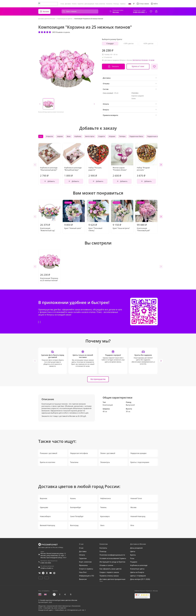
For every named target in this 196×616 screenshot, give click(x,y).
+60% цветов (148, 43)
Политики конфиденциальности (112, 555)
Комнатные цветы (137, 569)
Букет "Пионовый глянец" (95, 217)
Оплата (74, 4)
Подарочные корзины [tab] (155, 136)
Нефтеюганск (105, 498)
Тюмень (103, 507)
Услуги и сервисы (86, 569)
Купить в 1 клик (138, 66)
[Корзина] (156, 11)
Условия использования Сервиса (113, 558)
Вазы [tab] (68, 136)
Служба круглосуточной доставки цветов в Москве (58, 600)
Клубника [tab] (78, 136)
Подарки (133, 562)
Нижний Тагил (136, 498)
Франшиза (83, 565)
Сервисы (122, 4)
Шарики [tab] (60, 136)
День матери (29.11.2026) (140, 579)
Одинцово (44, 507)
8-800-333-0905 (46, 563)
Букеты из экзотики (47, 462)
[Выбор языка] (130, 3)
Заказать (115, 66)
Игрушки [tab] (112, 136)
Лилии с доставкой (107, 453)
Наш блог (83, 572)
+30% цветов (128, 43)
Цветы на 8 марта (137, 572)
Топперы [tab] (122, 136)
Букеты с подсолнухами (139, 462)
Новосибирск (45, 516)
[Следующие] (161, 164)
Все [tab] (41, 136)
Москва (133, 507)
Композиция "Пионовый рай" (143, 217)
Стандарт (110, 43)
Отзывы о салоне (106, 565)
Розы (132, 558)
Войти (155, 4)
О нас (62, 4)
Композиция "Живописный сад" (47, 227)
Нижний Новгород (137, 516)
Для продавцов (89, 4)
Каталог (46, 11)
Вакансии (83, 579)
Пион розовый (108, 93)
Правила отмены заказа (109, 576)
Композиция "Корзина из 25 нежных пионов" (49, 277)
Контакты (109, 4)
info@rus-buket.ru (47, 568)
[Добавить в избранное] (154, 66)
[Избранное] (151, 11)
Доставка (68, 4)
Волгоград (74, 525)
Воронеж (43, 498)
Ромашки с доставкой (48, 453)
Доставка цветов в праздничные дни (112, 580)
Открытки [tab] (49, 136)
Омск (102, 525)
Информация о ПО (86, 576)
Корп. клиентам (100, 4)
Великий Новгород (47, 525)
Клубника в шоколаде (138, 565)
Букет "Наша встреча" (121, 215)
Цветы (132, 551)
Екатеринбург (75, 507)
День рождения (136, 548)
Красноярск (105, 516)
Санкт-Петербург (77, 516)
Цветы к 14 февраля (138, 576)
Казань (73, 498)
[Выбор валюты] (134, 3)
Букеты (133, 555)
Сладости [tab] (101, 136)
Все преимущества (98, 379)
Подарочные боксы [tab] (136, 136)
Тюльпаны (74, 462)
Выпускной (130, 405)
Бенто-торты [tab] (89, 136)
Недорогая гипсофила (79, 453)
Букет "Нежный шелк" (72, 215)
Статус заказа (144, 4)
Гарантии (80, 4)
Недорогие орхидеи (138, 453)
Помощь (116, 4)
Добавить (51, 181)
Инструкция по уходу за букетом (112, 562)
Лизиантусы (105, 462)
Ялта (132, 525)
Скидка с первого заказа (109, 572)
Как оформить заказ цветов (110, 569)
